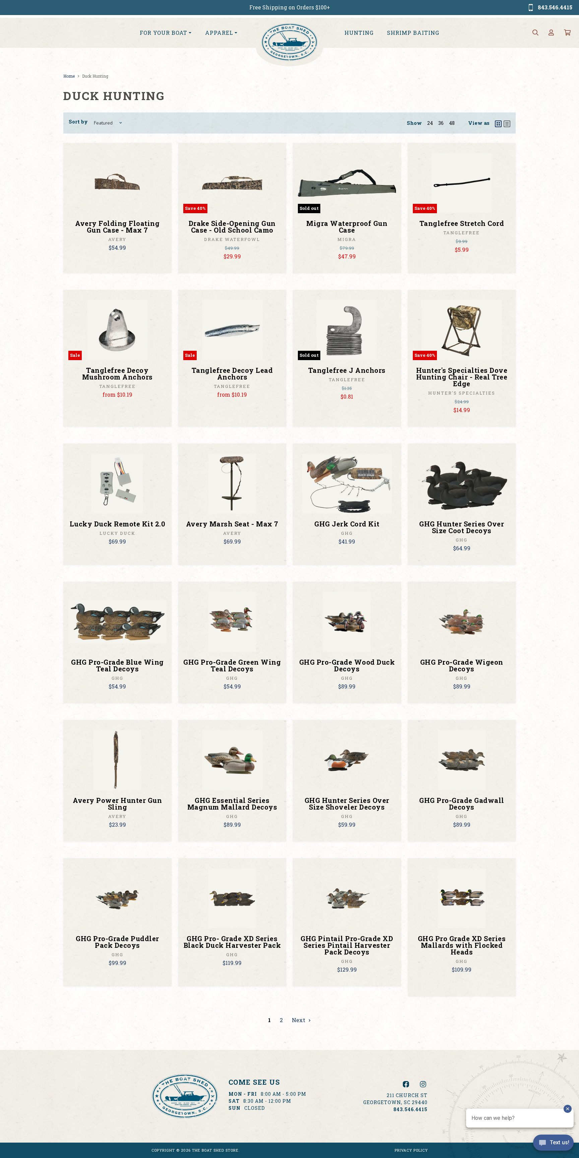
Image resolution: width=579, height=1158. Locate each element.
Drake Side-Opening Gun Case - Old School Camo (232, 226)
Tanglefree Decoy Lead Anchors (232, 373)
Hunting (359, 32)
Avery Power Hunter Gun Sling (117, 803)
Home (69, 76)
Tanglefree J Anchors (347, 370)
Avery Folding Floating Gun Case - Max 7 (117, 226)
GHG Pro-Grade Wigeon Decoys (461, 665)
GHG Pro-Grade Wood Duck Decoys (347, 665)
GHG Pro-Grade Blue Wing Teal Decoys (117, 665)
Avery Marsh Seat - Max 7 (232, 523)
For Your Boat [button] (163, 32)
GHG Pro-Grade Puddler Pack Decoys (117, 941)
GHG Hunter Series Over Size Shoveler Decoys (347, 803)
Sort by (78, 121)
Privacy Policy (411, 1150)
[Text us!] (553, 1144)
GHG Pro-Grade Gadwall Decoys (461, 803)
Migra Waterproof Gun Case (346, 226)
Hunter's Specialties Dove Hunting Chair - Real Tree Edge (462, 377)
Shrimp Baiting (413, 32)
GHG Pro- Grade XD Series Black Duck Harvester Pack (232, 941)
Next (299, 1019)
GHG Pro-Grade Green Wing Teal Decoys (232, 665)
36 (441, 123)
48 (452, 123)
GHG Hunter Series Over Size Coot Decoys (461, 527)
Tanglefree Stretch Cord (462, 223)
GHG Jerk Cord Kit (347, 523)
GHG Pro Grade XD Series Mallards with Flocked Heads (462, 945)
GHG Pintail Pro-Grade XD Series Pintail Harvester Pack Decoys (347, 945)
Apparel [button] (219, 32)
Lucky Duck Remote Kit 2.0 (118, 523)
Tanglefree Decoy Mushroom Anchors (117, 373)
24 (430, 123)
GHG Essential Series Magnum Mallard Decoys (232, 803)
